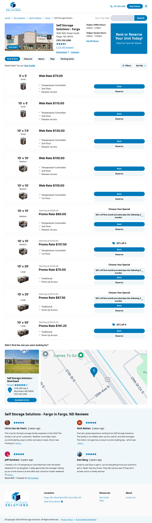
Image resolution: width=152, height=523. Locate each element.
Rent (119, 86)
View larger (13, 47)
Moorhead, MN (61, 497)
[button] (10, 389)
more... (19, 443)
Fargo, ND (48, 497)
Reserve (119, 91)
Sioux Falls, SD (75, 497)
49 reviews (33, 478)
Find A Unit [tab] (12, 59)
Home (7, 18)
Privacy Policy (67, 519)
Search (140, 18)
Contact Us (131, 497)
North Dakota (35, 18)
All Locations (19, 18)
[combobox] (122, 18)
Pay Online (135, 6)
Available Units (22, 400)
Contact (75, 52)
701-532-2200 (119, 6)
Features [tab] (28, 59)
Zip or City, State (102, 18)
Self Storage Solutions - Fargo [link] (64, 18)
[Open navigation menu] (146, 6)
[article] (22, 377)
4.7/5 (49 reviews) (65, 47)
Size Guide (29, 65)
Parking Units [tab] (67, 59)
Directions (61, 52)
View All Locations (53, 501)
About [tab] (41, 59)
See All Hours (92, 41)
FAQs (101, 500)
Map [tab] (52, 59)
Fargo (47, 18)
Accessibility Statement (86, 519)
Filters (128, 65)
